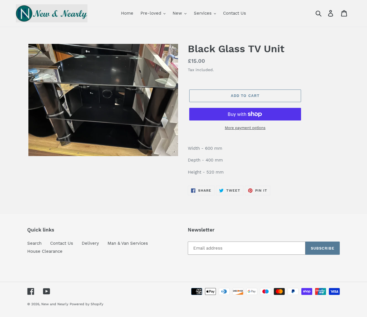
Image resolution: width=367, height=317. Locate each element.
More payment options (245, 128)
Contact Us (61, 243)
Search (34, 243)
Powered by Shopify (86, 304)
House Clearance (45, 251)
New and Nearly (54, 304)
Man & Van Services (128, 243)
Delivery (90, 243)
